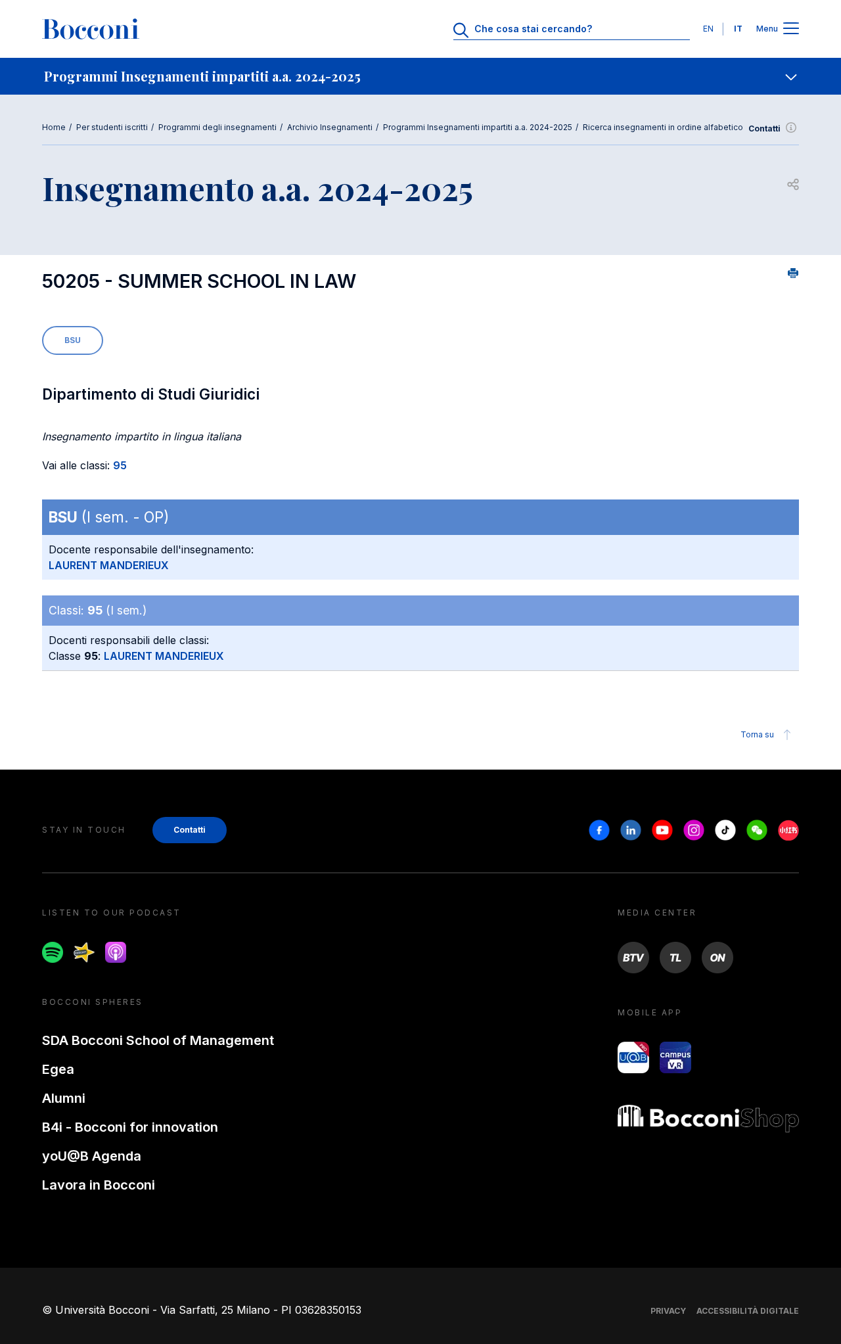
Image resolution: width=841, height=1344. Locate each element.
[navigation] (420, 76)
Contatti (764, 128)
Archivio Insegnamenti (330, 127)
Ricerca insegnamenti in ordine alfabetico (663, 127)
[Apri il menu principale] (791, 29)
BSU (72, 340)
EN (708, 29)
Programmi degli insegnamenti (217, 127)
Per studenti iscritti (112, 127)
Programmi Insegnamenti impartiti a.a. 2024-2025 (477, 127)
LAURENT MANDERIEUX (109, 565)
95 (120, 465)
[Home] (90, 29)
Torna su (757, 734)
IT (738, 29)
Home (54, 127)
